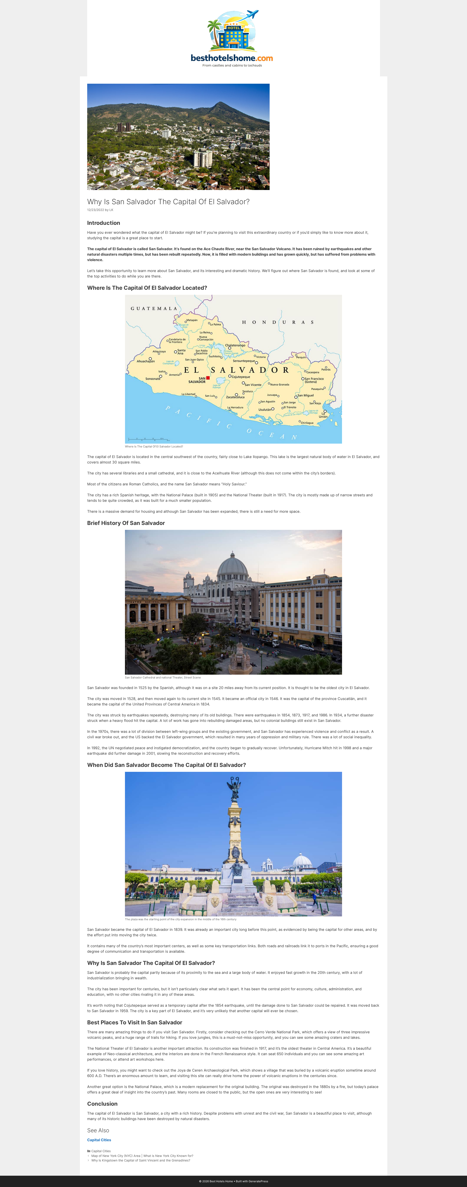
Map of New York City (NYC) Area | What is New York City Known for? (142, 1156)
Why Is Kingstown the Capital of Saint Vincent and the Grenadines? (140, 1160)
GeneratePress (258, 1181)
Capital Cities (99, 1140)
